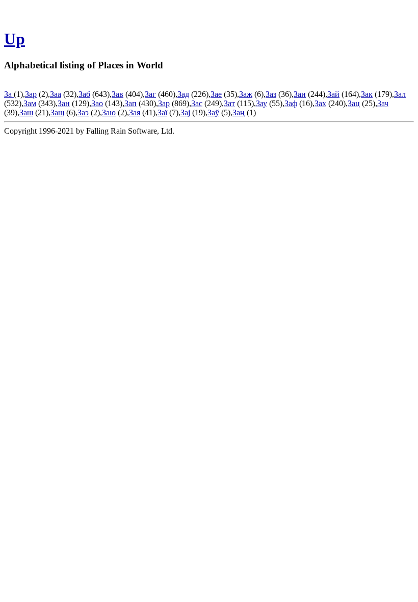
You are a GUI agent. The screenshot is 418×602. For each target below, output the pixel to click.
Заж (245, 94)
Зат (229, 103)
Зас (196, 103)
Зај (185, 112)
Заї (162, 112)
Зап (130, 103)
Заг (150, 94)
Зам (29, 103)
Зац (354, 103)
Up (14, 39)
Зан (64, 103)
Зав (117, 94)
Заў (213, 112)
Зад (183, 94)
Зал (400, 94)
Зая (134, 112)
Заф (290, 103)
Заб (84, 94)
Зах (320, 103)
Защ (57, 112)
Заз (271, 94)
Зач (382, 103)
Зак (367, 94)
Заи (300, 94)
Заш (26, 112)
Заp (31, 94)
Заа (55, 94)
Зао (97, 103)
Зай (333, 94)
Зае (216, 94)
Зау (261, 103)
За (9, 94)
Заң (238, 112)
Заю (109, 112)
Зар (164, 103)
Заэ (83, 112)
